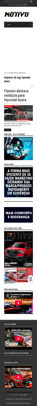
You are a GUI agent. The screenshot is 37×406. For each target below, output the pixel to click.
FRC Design (27, 403)
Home (8, 73)
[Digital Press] (18, 197)
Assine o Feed (32, 85)
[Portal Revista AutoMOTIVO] (18, 16)
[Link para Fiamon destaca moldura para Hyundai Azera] (18, 120)
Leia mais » (7, 130)
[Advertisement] (18, 49)
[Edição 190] (18, 282)
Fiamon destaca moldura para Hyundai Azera (16, 95)
